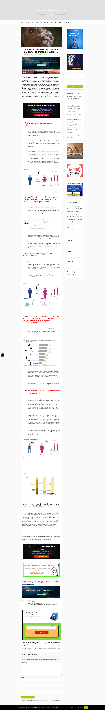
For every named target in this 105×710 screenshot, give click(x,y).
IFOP (23, 649)
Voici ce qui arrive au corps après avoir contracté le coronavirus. (42, 604)
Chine (41, 648)
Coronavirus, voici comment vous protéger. (38, 605)
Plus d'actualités (70, 135)
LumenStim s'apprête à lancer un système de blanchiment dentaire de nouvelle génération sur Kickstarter (74, 120)
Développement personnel (30, 22)
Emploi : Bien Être (70, 230)
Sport (77, 22)
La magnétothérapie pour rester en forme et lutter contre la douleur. (52, 643)
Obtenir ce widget (70, 137)
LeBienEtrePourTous (28, 55)
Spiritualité (45, 22)
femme (48, 207)
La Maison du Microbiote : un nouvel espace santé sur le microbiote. (30, 643)
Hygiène (58, 648)
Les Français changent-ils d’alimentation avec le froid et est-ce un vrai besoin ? (74, 216)
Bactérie (37, 648)
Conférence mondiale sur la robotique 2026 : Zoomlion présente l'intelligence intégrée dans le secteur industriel (74, 130)
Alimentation (68, 22)
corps (59, 143)
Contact (68, 243)
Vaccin (29, 649)
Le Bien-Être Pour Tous (52, 10)
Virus (32, 649)
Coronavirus (45, 648)
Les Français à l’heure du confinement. (36, 601)
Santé (60, 22)
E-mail (23, 683)
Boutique (68, 264)
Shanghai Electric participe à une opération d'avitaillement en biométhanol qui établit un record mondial (74, 99)
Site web (23, 690)
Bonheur (53, 22)
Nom (22, 677)
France (54, 648)
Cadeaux (68, 253)
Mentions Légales (70, 274)
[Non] (103, 707)
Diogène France (27, 92)
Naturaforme (69, 233)
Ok (85, 707)
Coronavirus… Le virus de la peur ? (35, 603)
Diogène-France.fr (34, 536)
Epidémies (50, 648)
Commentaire (24, 662)
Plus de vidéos (77, 135)
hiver (52, 384)
